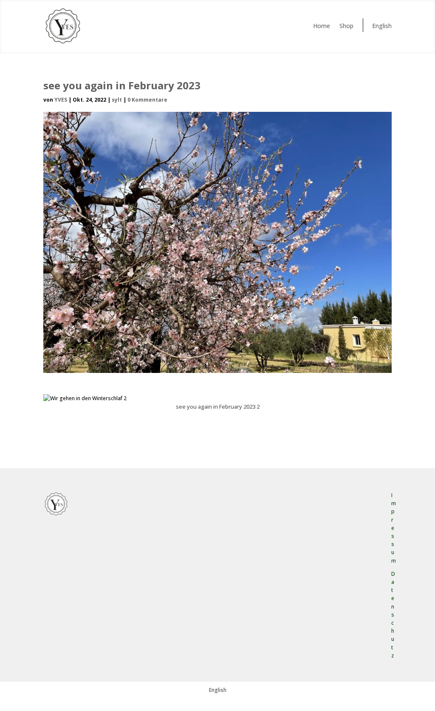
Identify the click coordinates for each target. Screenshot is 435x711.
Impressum (393, 528)
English (382, 26)
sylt (117, 99)
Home (321, 26)
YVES (60, 99)
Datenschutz (393, 614)
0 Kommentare (147, 99)
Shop (346, 26)
